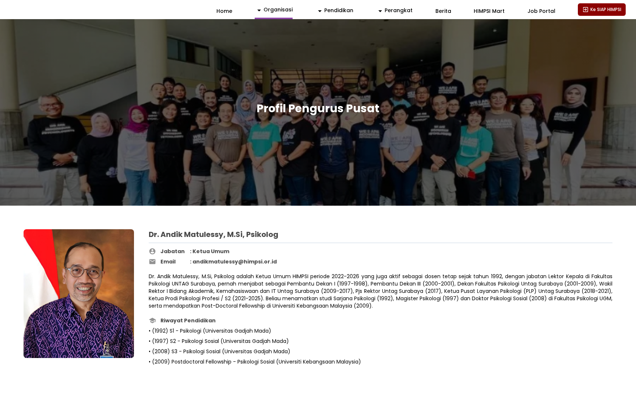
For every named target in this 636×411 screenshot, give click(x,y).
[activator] (274, 10)
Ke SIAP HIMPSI (605, 9)
